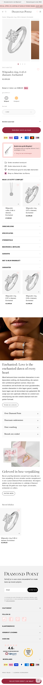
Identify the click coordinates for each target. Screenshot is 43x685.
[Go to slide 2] (20, 64)
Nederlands (7, 659)
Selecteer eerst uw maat (21, 130)
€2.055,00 (29, 303)
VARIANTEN (6, 267)
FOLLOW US (6, 614)
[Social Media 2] (11, 619)
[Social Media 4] (24, 619)
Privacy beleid (6, 672)
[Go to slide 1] (18, 64)
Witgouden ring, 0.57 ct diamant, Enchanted (31, 210)
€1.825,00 (9, 218)
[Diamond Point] (22, 12)
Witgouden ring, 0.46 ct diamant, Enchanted (31, 298)
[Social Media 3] (17, 619)
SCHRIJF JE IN (33, 590)
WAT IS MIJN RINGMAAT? (11, 260)
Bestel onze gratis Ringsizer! (23, 146)
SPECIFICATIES (7, 233)
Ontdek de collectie (10, 405)
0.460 (7, 112)
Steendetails (7, 240)
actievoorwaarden (10, 601)
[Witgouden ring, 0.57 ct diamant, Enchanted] (32, 194)
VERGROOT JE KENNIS (9, 632)
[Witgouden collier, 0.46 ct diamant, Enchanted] (11, 194)
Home (4, 17)
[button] (5, 11)
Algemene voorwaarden (20, 672)
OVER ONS (5, 639)
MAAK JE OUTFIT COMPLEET (12, 180)
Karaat (4, 106)
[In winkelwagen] (39, 204)
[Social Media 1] (4, 619)
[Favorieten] (37, 11)
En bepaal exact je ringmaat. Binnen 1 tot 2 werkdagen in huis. (26, 149)
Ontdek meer (9, 493)
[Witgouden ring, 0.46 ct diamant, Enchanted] (32, 282)
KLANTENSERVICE (8, 626)
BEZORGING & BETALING (11, 247)
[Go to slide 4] (24, 64)
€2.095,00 (29, 216)
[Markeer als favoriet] (38, 69)
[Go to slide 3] (22, 64)
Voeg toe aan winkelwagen (23, 153)
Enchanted (7, 67)
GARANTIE (6, 254)
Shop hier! (34, 6)
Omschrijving (8, 226)
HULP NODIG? (6, 608)
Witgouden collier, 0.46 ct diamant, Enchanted (10, 211)
